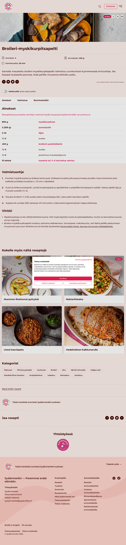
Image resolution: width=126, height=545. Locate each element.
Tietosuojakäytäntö (83, 260)
